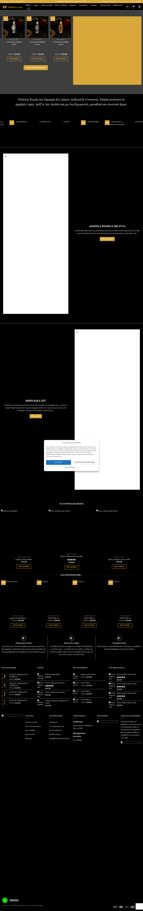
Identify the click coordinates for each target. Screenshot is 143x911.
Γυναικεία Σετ (105, 5)
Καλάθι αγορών (55, 734)
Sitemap (28, 738)
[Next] (69, 40)
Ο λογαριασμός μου (56, 726)
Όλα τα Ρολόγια (61, 5)
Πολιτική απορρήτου (33, 726)
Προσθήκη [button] (8, 59)
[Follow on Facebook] (130, 1)
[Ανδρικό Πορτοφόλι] (24, 532)
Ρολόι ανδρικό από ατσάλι (71, 556)
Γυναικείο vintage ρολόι (31, 43)
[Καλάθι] (139, 6)
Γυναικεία (83, 5)
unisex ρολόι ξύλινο (17, 618)
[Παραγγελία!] (5, 900)
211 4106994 (77, 740)
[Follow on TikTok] (134, 1)
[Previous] (1, 40)
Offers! (28, 5)
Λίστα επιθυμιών (55, 730)
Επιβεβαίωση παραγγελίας (109, 1)
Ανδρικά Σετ (118, 5)
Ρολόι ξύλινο (53, 618)
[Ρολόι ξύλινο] (53, 597)
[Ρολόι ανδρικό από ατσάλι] (71, 531)
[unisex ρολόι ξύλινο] (18, 597)
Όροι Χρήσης (30, 730)
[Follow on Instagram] (132, 1)
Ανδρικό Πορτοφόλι (23, 559)
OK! (93, 433)
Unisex (93, 5)
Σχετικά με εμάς (31, 722)
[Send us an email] (138, 1)
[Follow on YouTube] (140, 1)
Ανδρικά (72, 5)
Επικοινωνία (123, 1)
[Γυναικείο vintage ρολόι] (31, 27)
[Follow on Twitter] (136, 1)
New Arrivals (47, 5)
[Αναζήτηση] (28, 9)
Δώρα (35, 5)
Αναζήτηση (53, 722)
